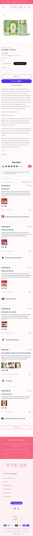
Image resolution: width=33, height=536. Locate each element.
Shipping (10, 55)
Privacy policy (9, 531)
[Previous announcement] (3, 2)
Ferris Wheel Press (6, 47)
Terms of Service (7, 496)
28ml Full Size (8, 64)
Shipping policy (25, 531)
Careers (5, 482)
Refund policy (26, 528)
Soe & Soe (10, 528)
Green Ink (3, 150)
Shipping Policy (7, 485)
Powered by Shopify (16, 528)
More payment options (16, 85)
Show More (3, 196)
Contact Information (8, 478)
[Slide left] (13, 44)
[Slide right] (20, 44)
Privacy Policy (7, 489)
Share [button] (4, 154)
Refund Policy (7, 493)
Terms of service (16, 531)
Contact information (17, 533)
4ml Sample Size (20, 63)
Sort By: (23, 182)
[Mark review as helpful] (30, 210)
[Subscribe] (28, 454)
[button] (3, 7)
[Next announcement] (30, 2)
